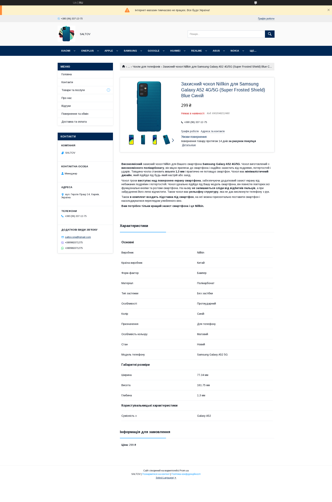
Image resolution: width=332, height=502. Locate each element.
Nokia (235, 50)
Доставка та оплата (74, 121)
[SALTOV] (66, 40)
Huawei (175, 50)
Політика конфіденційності (186, 474)
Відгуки (66, 105)
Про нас (66, 98)
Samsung (130, 50)
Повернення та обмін (74, 113)
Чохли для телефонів (146, 66)
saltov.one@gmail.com (78, 237)
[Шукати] (270, 34)
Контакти (67, 82)
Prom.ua (184, 470)
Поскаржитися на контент (156, 474)
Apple (109, 50)
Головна (66, 74)
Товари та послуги (73, 90)
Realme (196, 50)
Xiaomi (65, 50)
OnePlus (87, 50)
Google (153, 50)
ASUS (216, 50)
